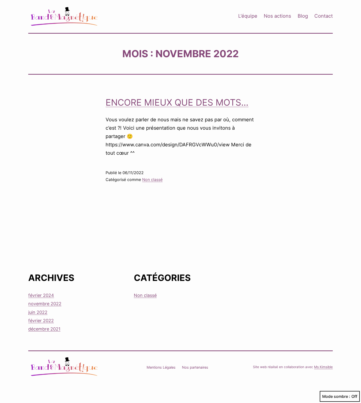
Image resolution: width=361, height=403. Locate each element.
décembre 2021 (44, 329)
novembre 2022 (44, 303)
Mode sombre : (336, 396)
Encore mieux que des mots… (177, 102)
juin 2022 (37, 312)
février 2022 (41, 320)
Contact (323, 16)
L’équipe (247, 16)
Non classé (152, 179)
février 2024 (41, 295)
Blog (303, 16)
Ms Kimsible (323, 367)
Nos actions (277, 16)
